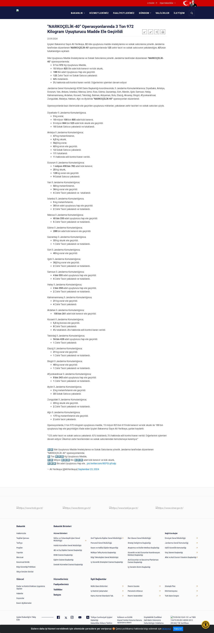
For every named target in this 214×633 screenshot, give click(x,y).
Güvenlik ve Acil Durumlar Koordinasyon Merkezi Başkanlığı (144, 554)
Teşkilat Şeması (22, 538)
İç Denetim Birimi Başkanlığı (139, 567)
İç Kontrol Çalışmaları (99, 591)
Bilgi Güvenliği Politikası (26, 567)
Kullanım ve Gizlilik (124, 617)
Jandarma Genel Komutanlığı (176, 543)
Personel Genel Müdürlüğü (101, 543)
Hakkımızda (21, 533)
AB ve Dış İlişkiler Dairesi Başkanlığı (68, 550)
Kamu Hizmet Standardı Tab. (102, 596)
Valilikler (58, 589)
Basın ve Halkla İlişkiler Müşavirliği (104, 548)
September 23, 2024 (88, 469)
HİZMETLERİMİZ (99, 13)
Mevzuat (19, 557)
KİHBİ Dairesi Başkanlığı (63, 555)
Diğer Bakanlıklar (166, 3)
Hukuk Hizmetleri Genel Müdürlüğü (67, 545)
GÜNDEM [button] (144, 13)
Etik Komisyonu (171, 591)
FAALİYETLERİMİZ (124, 13)
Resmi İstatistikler (135, 596)
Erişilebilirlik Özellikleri (153, 617)
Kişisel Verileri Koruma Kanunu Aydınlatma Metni (129, 621)
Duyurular (20, 598)
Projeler (19, 548)
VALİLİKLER (162, 13)
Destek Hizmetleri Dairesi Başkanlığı (68, 565)
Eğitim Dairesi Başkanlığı (64, 560)
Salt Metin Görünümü (152, 620)
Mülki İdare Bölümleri (99, 586)
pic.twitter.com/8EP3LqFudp (101, 463)
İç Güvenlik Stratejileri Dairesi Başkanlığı (107, 562)
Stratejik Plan (170, 586)
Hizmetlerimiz (61, 579)
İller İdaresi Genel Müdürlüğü (139, 538)
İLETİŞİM (179, 13)
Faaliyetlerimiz (61, 584)
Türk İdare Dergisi (172, 596)
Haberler (19, 593)
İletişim (57, 595)
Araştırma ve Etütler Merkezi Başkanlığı (143, 548)
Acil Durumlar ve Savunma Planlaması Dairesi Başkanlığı (143, 561)
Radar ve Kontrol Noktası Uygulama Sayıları (30, 587)
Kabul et (178, 629)
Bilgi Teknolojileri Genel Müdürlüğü (104, 557)
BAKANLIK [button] (77, 13)
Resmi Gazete (133, 586)
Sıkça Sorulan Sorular (24, 572)
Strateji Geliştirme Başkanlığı (139, 543)
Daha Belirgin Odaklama (153, 623)
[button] (156, 31)
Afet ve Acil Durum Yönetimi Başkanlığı (180, 557)
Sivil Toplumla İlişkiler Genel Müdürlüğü (106, 538)
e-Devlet (150, 3)
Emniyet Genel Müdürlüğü (175, 538)
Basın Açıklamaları (24, 603)
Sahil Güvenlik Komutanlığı (175, 548)
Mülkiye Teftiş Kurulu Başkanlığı (103, 553)
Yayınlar (19, 553)
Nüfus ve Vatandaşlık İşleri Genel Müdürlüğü (67, 539)
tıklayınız (166, 628)
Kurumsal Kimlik (22, 562)
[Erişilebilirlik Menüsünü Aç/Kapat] (206, 625)
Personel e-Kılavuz (135, 591)
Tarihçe (19, 543)
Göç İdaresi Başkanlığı (174, 553)
